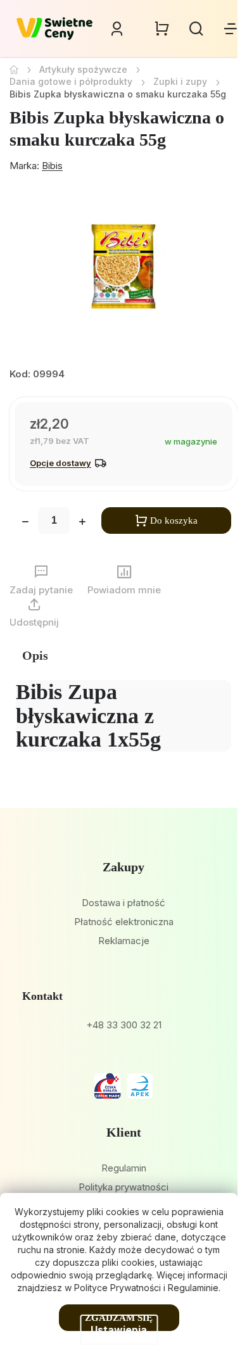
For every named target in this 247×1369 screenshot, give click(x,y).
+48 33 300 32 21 (124, 1025)
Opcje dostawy (60, 463)
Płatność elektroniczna (124, 922)
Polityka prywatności (123, 1187)
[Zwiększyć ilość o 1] (82, 523)
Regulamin (123, 1168)
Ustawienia (119, 1329)
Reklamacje (123, 941)
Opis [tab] (35, 655)
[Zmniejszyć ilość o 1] (25, 523)
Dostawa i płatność (123, 903)
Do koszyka (174, 520)
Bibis (52, 166)
